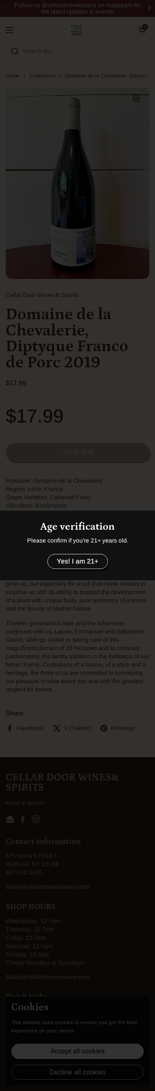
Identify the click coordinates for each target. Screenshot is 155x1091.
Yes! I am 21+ (78, 561)
